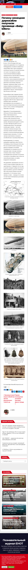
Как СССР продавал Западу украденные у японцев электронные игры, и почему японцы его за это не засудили (13, 427)
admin (9, 32)
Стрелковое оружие (11, 490)
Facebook (17, 6)
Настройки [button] (4, 567)
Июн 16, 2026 (7, 513)
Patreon (10, 6)
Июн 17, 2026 (7, 485)
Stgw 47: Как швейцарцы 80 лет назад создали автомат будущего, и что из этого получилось (13, 494)
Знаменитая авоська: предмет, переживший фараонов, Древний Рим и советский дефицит (13, 522)
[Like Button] (5, 387)
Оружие (5, 490)
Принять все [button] (11, 567)
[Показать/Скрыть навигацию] (15, 4)
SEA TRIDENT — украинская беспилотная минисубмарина (13, 509)
